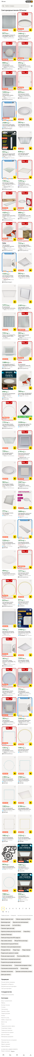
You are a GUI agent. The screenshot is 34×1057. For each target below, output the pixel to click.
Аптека (3, 1015)
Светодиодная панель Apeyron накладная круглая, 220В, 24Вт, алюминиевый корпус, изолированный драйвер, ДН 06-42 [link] (24, 36)
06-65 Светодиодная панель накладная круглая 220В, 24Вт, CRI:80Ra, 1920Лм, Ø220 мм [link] (8, 896)
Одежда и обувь (5, 1011)
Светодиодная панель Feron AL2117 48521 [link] (7, 454)
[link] (7, 919)
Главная (3, 1055)
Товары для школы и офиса (8, 1026)
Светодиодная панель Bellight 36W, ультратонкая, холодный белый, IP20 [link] (24, 308)
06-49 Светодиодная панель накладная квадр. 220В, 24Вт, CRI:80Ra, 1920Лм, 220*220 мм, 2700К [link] (24, 838)
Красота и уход (5, 1017)
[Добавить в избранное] (15, 14)
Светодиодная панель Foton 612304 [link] (7, 513)
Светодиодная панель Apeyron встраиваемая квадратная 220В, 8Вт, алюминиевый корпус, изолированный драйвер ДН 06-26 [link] (24, 94)
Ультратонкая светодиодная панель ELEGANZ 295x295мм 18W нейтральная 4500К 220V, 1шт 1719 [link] (9, 94)
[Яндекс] (13, 1051)
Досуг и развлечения (6, 1000)
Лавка (10, 1055)
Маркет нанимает (5, 1044)
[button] (32, 6)
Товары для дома (5, 1013)
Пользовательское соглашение (9, 1040)
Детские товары (5, 1034)
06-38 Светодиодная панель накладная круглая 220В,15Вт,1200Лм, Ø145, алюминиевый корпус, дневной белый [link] (8, 543)
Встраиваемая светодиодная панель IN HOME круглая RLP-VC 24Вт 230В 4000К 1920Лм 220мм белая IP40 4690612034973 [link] (24, 365)
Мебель (3, 1003)
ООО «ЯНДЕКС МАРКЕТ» (11, 1049)
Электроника (4, 1009)
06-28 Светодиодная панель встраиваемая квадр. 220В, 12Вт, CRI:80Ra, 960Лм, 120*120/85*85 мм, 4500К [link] (8, 838)
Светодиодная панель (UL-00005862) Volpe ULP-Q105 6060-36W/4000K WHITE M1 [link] (9, 36)
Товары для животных (6, 1030)
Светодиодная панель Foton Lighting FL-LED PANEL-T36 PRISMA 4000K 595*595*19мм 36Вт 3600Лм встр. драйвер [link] (9, 276)
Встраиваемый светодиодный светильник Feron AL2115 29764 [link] (9, 307)
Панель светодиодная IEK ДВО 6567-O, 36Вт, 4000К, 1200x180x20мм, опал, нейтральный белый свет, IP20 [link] (9, 154)
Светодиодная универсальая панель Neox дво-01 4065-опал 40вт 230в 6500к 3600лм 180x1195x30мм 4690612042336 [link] (9, 215)
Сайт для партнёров (6, 988)
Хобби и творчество (6, 1019)
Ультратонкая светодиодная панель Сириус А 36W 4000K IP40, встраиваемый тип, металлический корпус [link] (24, 183)
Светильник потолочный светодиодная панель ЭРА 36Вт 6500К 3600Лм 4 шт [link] (24, 632)
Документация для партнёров (8, 986)
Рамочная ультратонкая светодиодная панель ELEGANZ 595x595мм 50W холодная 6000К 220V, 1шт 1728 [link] (25, 454)
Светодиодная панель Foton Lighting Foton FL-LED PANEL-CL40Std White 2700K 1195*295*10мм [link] (25, 543)
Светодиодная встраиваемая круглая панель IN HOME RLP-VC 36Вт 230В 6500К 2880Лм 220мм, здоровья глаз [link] (9, 245)
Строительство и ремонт (7, 1032)
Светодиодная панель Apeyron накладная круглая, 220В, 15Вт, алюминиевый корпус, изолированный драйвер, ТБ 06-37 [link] (8, 691)
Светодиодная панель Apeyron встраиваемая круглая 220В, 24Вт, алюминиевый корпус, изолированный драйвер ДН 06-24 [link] (8, 425)
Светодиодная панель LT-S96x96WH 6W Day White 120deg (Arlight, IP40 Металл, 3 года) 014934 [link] (8, 365)
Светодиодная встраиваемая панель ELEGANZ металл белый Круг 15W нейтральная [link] (8, 65)
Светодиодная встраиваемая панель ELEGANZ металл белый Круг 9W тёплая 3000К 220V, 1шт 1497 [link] (24, 691)
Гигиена (3, 1007)
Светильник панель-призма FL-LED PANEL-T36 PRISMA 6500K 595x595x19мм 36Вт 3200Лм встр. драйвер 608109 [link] (9, 661)
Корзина (23, 1055)
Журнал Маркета (5, 1046)
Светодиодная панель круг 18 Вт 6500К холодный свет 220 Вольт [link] (25, 514)
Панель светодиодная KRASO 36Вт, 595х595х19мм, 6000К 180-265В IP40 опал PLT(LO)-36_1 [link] (23, 335)
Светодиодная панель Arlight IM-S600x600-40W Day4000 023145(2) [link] (25, 809)
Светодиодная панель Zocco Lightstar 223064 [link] (8, 484)
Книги (2, 1024)
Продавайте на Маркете (7, 984)
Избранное (17, 1055)
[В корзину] (15, 30)
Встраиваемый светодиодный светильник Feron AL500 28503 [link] (9, 573)
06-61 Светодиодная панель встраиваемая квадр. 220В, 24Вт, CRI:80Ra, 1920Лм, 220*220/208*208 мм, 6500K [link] (23, 779)
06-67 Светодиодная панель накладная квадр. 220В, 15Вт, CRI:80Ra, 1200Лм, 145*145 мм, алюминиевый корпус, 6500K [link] (8, 809)
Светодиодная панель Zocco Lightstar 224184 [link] (23, 661)
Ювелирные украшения (7, 1036)
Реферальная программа (7, 994)
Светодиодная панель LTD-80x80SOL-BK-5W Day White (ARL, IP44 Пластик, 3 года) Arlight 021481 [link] (25, 425)
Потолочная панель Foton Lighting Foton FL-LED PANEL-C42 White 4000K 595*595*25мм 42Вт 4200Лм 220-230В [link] (24, 721)
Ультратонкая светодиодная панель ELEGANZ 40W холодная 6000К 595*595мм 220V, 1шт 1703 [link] (24, 484)
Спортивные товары (6, 1028)
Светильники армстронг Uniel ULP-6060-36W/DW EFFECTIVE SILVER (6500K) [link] (8, 125)
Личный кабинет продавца (8, 982)
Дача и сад (4, 1021)
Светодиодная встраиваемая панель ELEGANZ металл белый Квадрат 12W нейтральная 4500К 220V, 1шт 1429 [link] (8, 721)
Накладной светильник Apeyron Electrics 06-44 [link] (8, 632)
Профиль (30, 1055)
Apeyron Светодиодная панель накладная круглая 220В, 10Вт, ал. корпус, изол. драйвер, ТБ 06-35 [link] (8, 867)
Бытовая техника (5, 1005)
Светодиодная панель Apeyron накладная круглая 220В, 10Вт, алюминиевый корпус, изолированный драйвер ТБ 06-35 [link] (8, 603)
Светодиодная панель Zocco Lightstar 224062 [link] (24, 276)
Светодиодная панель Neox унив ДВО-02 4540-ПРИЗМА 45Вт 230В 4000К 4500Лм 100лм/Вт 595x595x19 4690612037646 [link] (24, 245)
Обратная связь (5, 1042)
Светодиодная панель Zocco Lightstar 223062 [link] (23, 125)
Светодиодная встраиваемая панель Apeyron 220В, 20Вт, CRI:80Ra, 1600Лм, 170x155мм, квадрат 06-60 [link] (9, 750)
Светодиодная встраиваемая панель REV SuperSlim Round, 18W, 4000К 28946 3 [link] (24, 215)
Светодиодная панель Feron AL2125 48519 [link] (23, 154)
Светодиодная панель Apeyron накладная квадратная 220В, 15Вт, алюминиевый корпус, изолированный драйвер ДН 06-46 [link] (24, 573)
